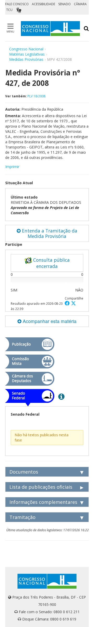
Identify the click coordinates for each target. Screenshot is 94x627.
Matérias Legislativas (27, 54)
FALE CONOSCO (17, 4)
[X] (73, 303)
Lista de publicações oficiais (40, 487)
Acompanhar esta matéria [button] (49, 321)
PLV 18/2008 (36, 96)
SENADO (64, 4)
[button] (68, 303)
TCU (9, 10)
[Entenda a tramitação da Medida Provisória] (61, 396)
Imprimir (12, 166)
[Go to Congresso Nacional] (50, 28)
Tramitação (22, 517)
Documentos (23, 472)
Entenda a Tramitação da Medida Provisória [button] (49, 233)
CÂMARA (80, 4)
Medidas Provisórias (26, 59)
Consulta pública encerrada (51, 263)
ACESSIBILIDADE (43, 4)
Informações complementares (43, 502)
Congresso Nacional (26, 48)
